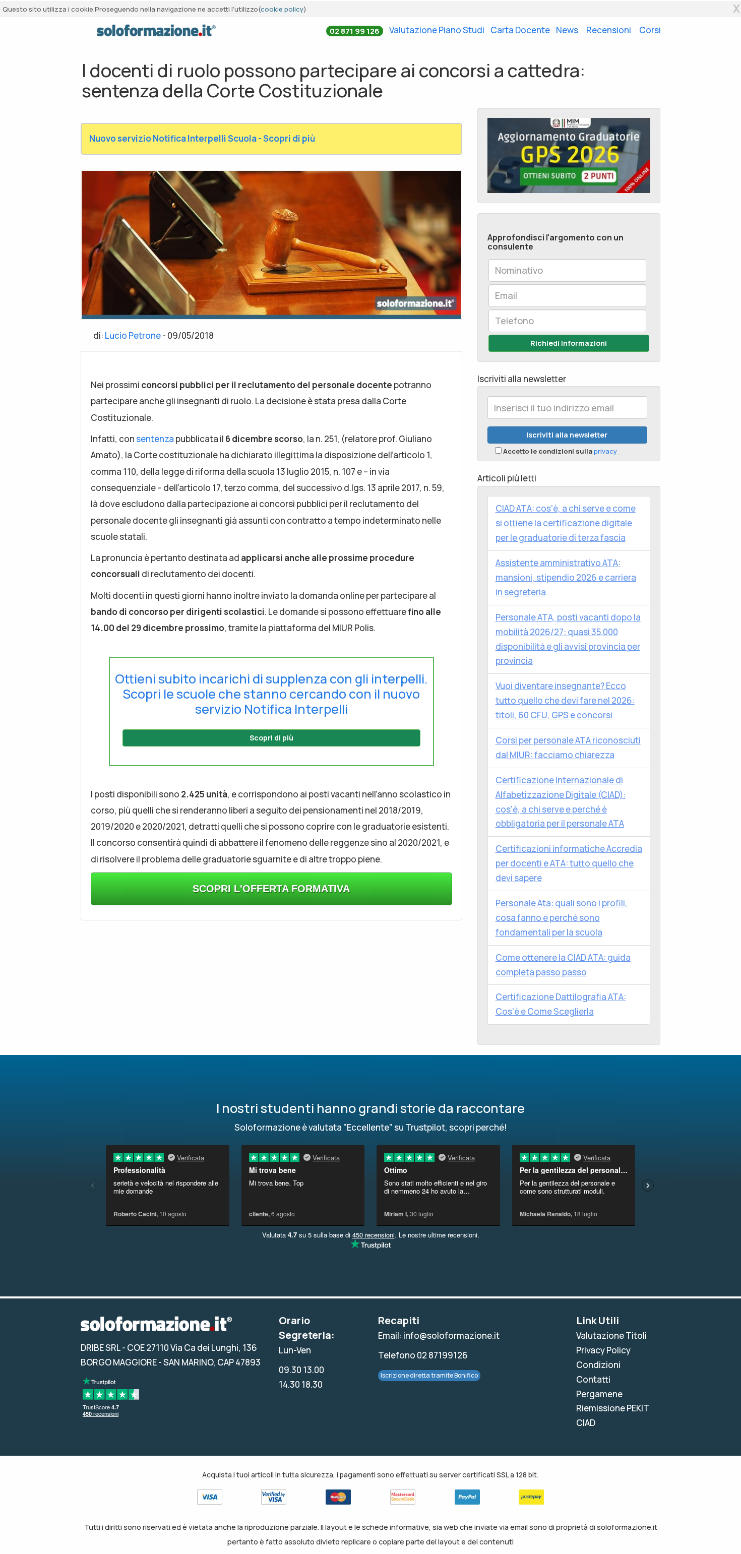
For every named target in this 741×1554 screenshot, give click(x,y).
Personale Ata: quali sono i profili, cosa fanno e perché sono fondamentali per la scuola (562, 917)
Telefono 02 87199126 (423, 1355)
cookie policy (282, 9)
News (567, 30)
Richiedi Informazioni (568, 343)
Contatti (593, 1379)
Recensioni (608, 30)
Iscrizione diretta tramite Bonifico (429, 1375)
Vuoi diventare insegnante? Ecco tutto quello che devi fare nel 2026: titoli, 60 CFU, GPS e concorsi (565, 700)
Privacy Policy (603, 1350)
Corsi (650, 30)
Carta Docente (520, 30)
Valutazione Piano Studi (436, 30)
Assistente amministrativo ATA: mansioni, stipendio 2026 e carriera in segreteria (566, 577)
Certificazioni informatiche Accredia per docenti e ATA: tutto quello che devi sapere (569, 863)
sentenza (155, 439)
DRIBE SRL (100, 1347)
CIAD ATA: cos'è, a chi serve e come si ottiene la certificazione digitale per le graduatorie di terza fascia (566, 523)
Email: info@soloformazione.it (439, 1335)
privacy (605, 451)
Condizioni (598, 1365)
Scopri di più (271, 737)
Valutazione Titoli (611, 1335)
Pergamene (599, 1394)
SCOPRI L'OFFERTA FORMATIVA (271, 888)
